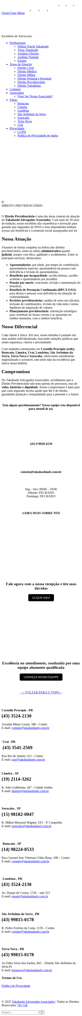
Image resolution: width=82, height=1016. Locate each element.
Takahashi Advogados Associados (33, 1001)
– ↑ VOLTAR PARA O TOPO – (41, 692)
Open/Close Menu (13, 13)
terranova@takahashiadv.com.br (32, 970)
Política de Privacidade (16, 985)
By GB (22, 1005)
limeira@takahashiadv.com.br (30, 791)
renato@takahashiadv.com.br (30, 896)
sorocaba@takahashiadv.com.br (31, 826)
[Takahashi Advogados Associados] (41, 32)
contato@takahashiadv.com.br (30, 728)
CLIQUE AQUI (41, 597)
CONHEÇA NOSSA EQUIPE (41, 677)
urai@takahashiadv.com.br (28, 759)
